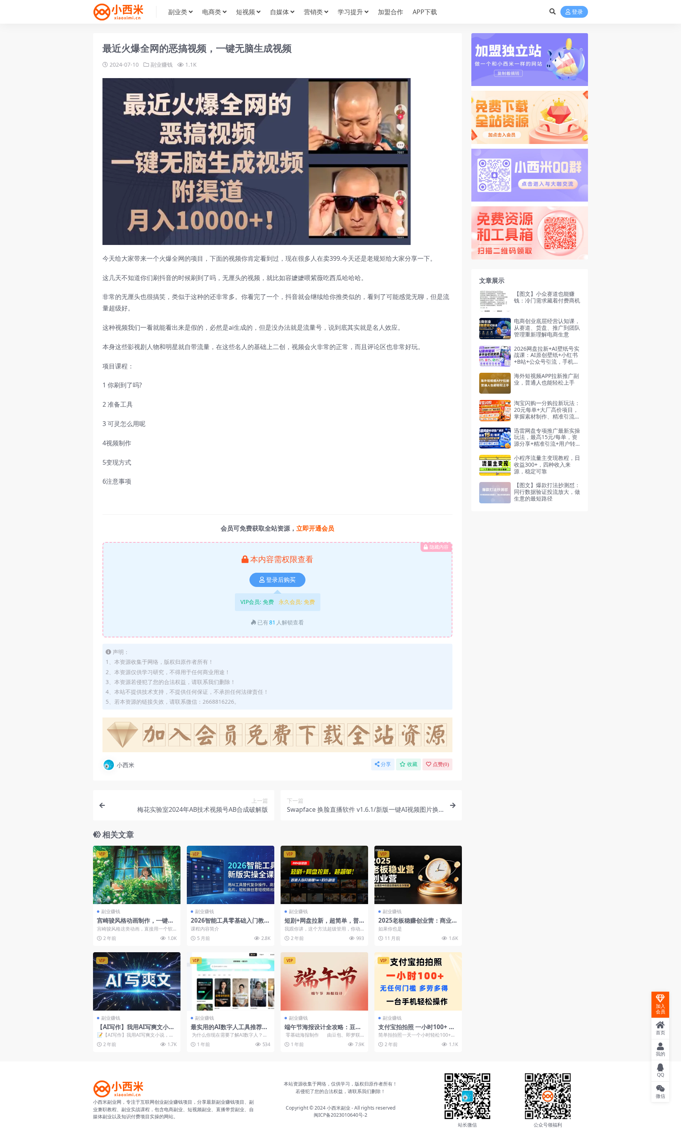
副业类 (177, 11)
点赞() (441, 764)
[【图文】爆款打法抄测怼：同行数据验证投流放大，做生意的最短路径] (495, 492)
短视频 (245, 11)
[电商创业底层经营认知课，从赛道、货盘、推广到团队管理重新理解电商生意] (495, 328)
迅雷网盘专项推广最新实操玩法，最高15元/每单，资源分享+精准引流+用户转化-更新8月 (547, 440)
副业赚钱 (162, 64)
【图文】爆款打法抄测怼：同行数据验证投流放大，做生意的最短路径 (547, 491)
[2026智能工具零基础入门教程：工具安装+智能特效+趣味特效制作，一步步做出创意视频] (230, 875)
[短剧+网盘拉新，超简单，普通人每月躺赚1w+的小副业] (324, 875)
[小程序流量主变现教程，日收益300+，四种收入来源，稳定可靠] (495, 465)
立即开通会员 (315, 528)
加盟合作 (390, 11)
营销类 (313, 11)
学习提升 (350, 11)
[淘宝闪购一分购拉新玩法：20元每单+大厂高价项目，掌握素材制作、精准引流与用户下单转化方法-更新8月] (495, 410)
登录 (577, 12)
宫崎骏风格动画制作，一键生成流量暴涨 (135, 923)
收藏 (412, 764)
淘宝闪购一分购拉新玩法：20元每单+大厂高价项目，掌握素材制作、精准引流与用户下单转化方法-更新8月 (547, 412)
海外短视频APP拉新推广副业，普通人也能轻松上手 (546, 379)
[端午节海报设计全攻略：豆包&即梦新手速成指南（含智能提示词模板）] (324, 981)
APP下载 (425, 11)
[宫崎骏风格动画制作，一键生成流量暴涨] (136, 875)
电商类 (211, 11)
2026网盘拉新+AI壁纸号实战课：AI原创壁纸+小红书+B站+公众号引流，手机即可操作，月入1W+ (546, 358)
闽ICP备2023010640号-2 (340, 1115)
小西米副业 (338, 1107)
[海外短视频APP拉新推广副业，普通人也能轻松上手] (495, 383)
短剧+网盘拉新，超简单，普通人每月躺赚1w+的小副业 (322, 923)
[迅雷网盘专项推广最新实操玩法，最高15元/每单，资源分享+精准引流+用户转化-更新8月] (495, 438)
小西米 (125, 765)
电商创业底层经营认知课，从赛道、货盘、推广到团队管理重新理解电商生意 (547, 327)
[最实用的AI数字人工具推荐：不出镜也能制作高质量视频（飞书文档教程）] (230, 981)
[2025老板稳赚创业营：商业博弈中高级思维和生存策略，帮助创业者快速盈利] (418, 875)
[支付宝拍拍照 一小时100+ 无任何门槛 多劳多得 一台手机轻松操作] (418, 981)
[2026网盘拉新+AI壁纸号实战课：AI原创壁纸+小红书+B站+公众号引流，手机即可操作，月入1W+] (495, 356)
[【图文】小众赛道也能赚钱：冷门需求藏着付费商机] (495, 301)
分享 (386, 764)
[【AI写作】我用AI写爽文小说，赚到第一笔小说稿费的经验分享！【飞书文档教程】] (136, 981)
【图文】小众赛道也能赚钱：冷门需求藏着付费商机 (547, 297)
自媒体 (279, 11)
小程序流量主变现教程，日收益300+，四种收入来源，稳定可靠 (547, 464)
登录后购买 (281, 580)
